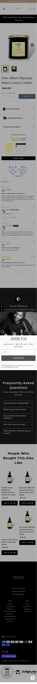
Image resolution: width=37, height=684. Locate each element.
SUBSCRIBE (18, 358)
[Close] (35, 315)
